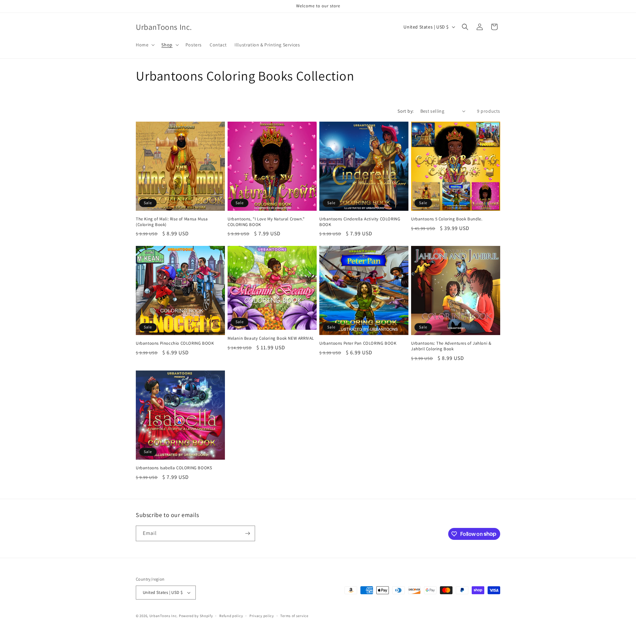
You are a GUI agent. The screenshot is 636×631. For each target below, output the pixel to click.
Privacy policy (261, 615)
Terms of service (294, 615)
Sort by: (405, 111)
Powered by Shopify (196, 615)
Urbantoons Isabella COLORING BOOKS (174, 468)
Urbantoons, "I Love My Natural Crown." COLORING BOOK (266, 221)
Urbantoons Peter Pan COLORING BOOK (357, 343)
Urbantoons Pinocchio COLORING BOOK (175, 343)
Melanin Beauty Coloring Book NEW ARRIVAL (271, 338)
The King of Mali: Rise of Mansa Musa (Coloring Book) (172, 221)
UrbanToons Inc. (163, 615)
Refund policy (231, 615)
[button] (144, 45)
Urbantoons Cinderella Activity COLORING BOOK (359, 221)
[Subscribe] (247, 533)
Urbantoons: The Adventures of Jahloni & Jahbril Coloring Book (451, 346)
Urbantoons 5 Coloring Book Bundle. (446, 219)
